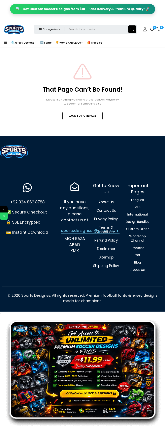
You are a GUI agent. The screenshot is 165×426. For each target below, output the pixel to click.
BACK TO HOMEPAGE (82, 116)
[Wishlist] (152, 29)
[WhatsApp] (4, 216)
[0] (159, 29)
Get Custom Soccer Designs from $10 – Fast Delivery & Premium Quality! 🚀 (86, 9)
